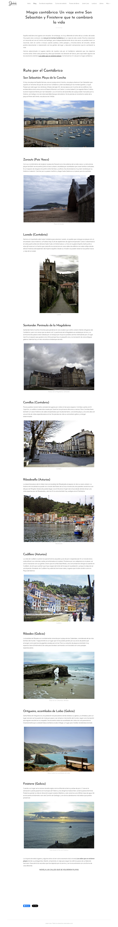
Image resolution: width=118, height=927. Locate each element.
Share (27, 906)
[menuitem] (29, 3)
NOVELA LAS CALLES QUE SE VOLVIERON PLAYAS (59, 870)
